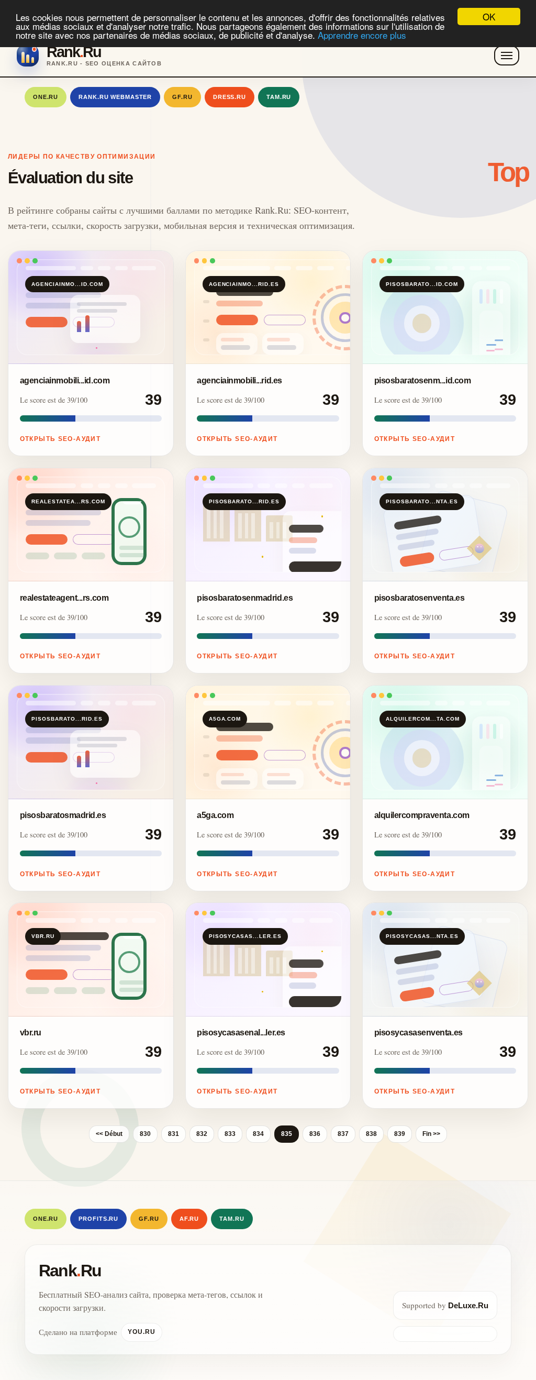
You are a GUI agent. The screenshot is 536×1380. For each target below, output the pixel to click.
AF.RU (189, 1219)
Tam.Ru (278, 97)
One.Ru (45, 97)
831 (173, 1134)
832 (201, 1134)
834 (258, 1134)
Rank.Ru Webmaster (115, 97)
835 (286, 1134)
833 (230, 1134)
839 (399, 1134)
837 (343, 1134)
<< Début (109, 1134)
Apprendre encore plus (362, 34)
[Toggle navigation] (506, 55)
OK (489, 16)
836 (314, 1134)
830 (145, 1134)
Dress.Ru (229, 97)
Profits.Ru (98, 1219)
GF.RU (182, 97)
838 (371, 1134)
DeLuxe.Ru (468, 1305)
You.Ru (141, 1331)
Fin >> (431, 1134)
